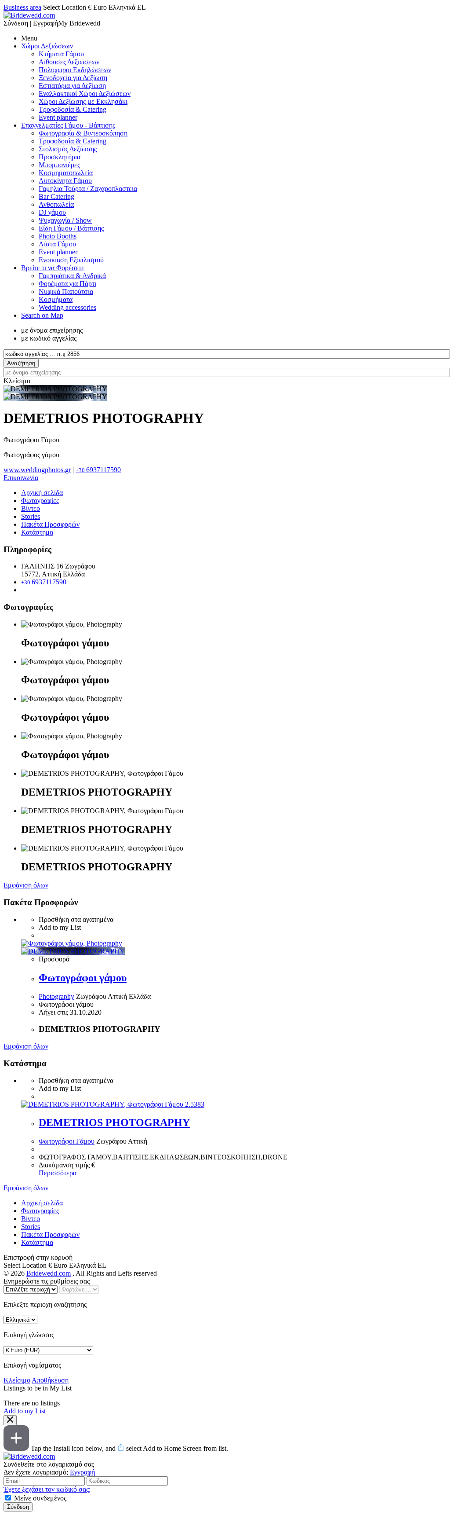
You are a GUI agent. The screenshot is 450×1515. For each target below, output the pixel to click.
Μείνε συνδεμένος (40, 1498)
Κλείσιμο (17, 1380)
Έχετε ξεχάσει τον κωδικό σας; (47, 1489)
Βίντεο (30, 508)
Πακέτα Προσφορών (50, 524)
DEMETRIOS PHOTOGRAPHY (114, 1122)
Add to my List (25, 1411)
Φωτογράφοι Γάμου (66, 1141)
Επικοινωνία (21, 477)
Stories (30, 516)
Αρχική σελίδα (42, 492)
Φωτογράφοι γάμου (83, 977)
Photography (56, 996)
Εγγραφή (82, 1472)
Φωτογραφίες (40, 500)
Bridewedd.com (48, 1273)
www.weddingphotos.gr (37, 469)
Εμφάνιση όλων (26, 885)
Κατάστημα (37, 532)
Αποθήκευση (50, 1380)
